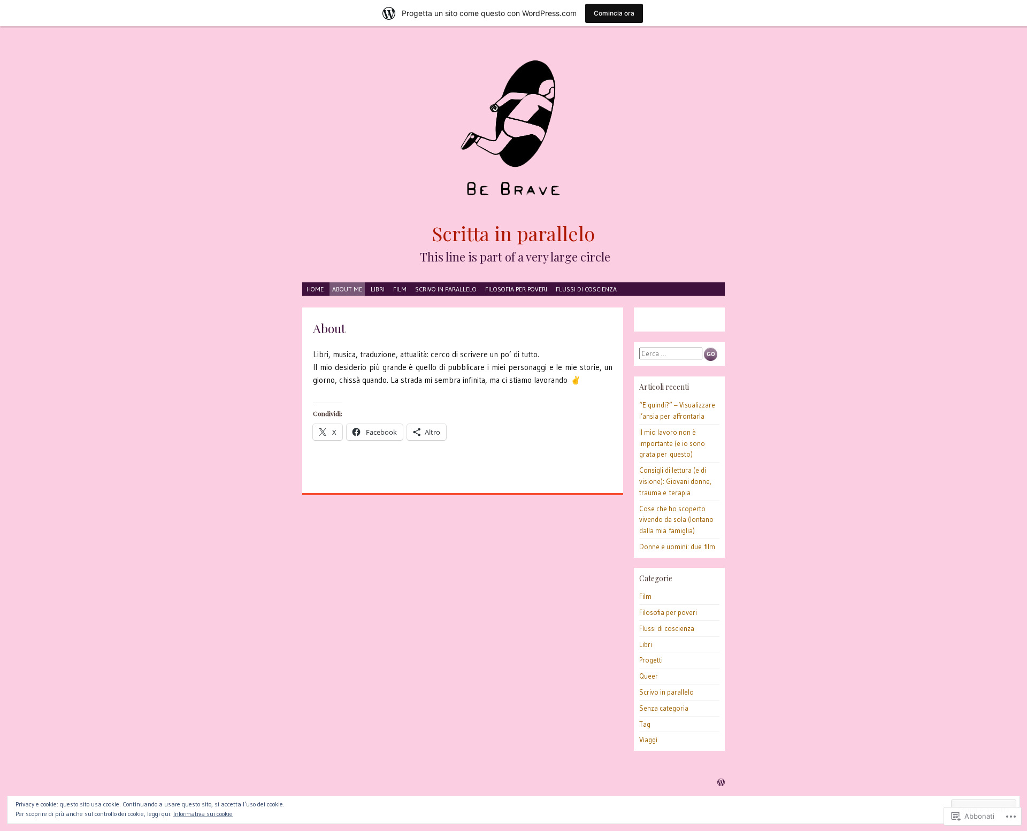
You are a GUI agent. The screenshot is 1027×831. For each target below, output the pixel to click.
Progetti (651, 660)
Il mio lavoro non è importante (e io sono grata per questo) (672, 443)
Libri (378, 289)
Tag (644, 724)
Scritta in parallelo (513, 233)
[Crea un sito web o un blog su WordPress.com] (721, 783)
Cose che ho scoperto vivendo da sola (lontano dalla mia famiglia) (676, 519)
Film (400, 289)
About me (347, 289)
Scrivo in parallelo (446, 289)
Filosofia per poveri (516, 289)
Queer (648, 676)
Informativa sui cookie (203, 814)
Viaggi (648, 739)
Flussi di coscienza (586, 289)
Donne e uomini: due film (677, 546)
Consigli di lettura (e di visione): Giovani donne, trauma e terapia (675, 481)
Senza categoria (663, 708)
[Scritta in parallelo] (513, 129)
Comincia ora (614, 13)
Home (315, 289)
